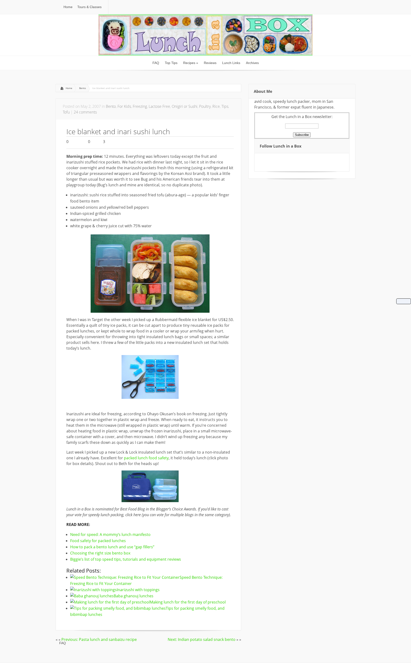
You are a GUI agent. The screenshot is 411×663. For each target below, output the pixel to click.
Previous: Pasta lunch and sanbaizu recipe (99, 639)
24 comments (85, 112)
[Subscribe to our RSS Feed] (266, 159)
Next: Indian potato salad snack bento (201, 639)
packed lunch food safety (146, 457)
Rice (216, 106)
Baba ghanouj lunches (133, 596)
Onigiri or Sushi (184, 106)
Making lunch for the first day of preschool (188, 602)
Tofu (66, 112)
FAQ (62, 643)
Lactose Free (159, 106)
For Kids (124, 106)
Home (69, 88)
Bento (82, 88)
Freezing (140, 106)
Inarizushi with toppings (138, 589)
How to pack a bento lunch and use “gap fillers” (112, 546)
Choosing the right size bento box (100, 553)
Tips (224, 106)
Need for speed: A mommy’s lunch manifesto (110, 534)
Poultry (205, 106)
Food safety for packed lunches (98, 540)
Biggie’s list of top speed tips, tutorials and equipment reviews (125, 559)
